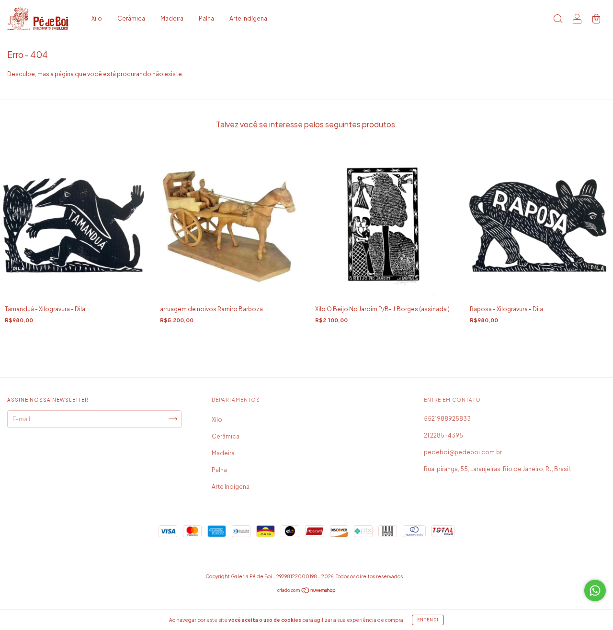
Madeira (171, 18)
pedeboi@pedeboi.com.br (463, 452)
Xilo (96, 18)
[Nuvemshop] (307, 591)
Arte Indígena (248, 18)
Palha (206, 18)
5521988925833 (447, 418)
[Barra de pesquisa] (558, 19)
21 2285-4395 (443, 435)
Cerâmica (131, 18)
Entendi (428, 620)
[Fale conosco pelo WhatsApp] (595, 590)
